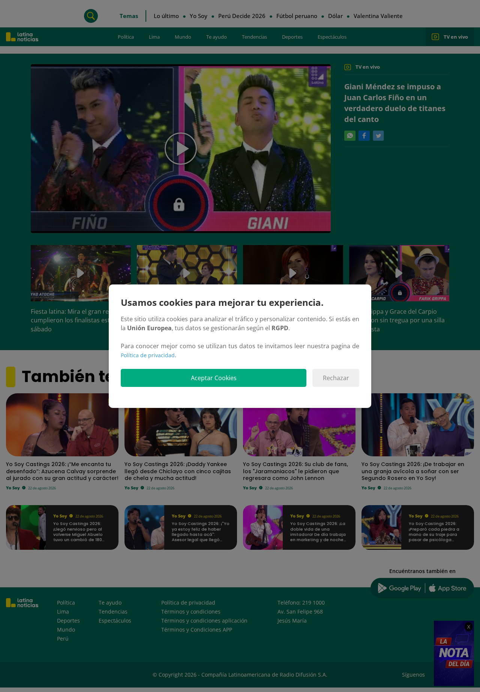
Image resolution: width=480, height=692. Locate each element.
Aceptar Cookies (214, 378)
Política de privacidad (148, 355)
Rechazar (336, 378)
